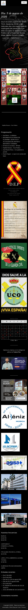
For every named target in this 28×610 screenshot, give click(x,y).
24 (6, 335)
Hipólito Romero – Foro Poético (11, 147)
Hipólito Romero (15, 38)
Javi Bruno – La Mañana (9, 135)
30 (3, 338)
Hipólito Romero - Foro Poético (9, 125)
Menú (24, 2)
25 (10, 335)
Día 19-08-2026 (7, 583)
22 (25, 332)
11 (10, 329)
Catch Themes (22, 607)
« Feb (12, 340)
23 (3, 335)
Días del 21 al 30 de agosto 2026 (12, 579)
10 (6, 329)
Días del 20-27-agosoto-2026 (11, 581)
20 (17, 332)
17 (6, 332)
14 (21, 329)
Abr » (16, 340)
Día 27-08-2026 (7, 575)
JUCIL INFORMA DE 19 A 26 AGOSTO (13, 589)
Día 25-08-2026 (7, 577)
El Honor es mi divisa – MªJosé (11, 145)
